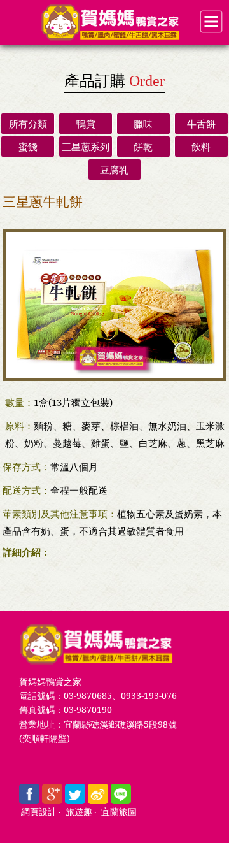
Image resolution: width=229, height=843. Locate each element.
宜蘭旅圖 (119, 812)
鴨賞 (85, 123)
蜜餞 (28, 146)
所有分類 (28, 123)
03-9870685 (88, 695)
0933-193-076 (149, 695)
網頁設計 (39, 812)
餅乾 (143, 146)
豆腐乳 (114, 169)
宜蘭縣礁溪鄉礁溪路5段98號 (120, 724)
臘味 (143, 123)
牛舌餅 (201, 123)
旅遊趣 (79, 812)
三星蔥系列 (85, 146)
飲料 (201, 146)
